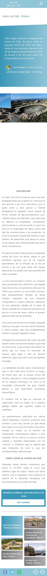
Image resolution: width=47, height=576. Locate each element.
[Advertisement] (23, 153)
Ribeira (25, 16)
